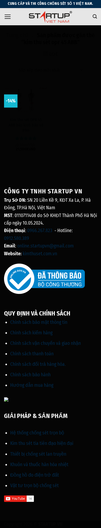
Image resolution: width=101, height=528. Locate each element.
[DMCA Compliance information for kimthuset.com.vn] (6, 399)
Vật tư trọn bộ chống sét (34, 485)
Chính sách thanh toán (32, 354)
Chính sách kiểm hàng (31, 333)
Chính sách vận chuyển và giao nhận (45, 343)
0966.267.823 (39, 230)
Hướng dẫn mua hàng (31, 385)
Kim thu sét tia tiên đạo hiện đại (41, 443)
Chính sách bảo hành (30, 375)
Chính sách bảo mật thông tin (38, 322)
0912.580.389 (16, 238)
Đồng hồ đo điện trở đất (34, 475)
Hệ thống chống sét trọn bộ (37, 433)
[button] (7, 17)
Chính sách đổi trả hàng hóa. (38, 364)
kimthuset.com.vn (40, 254)
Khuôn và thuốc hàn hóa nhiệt (39, 464)
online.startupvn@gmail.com (45, 246)
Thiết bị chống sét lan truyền (38, 454)
